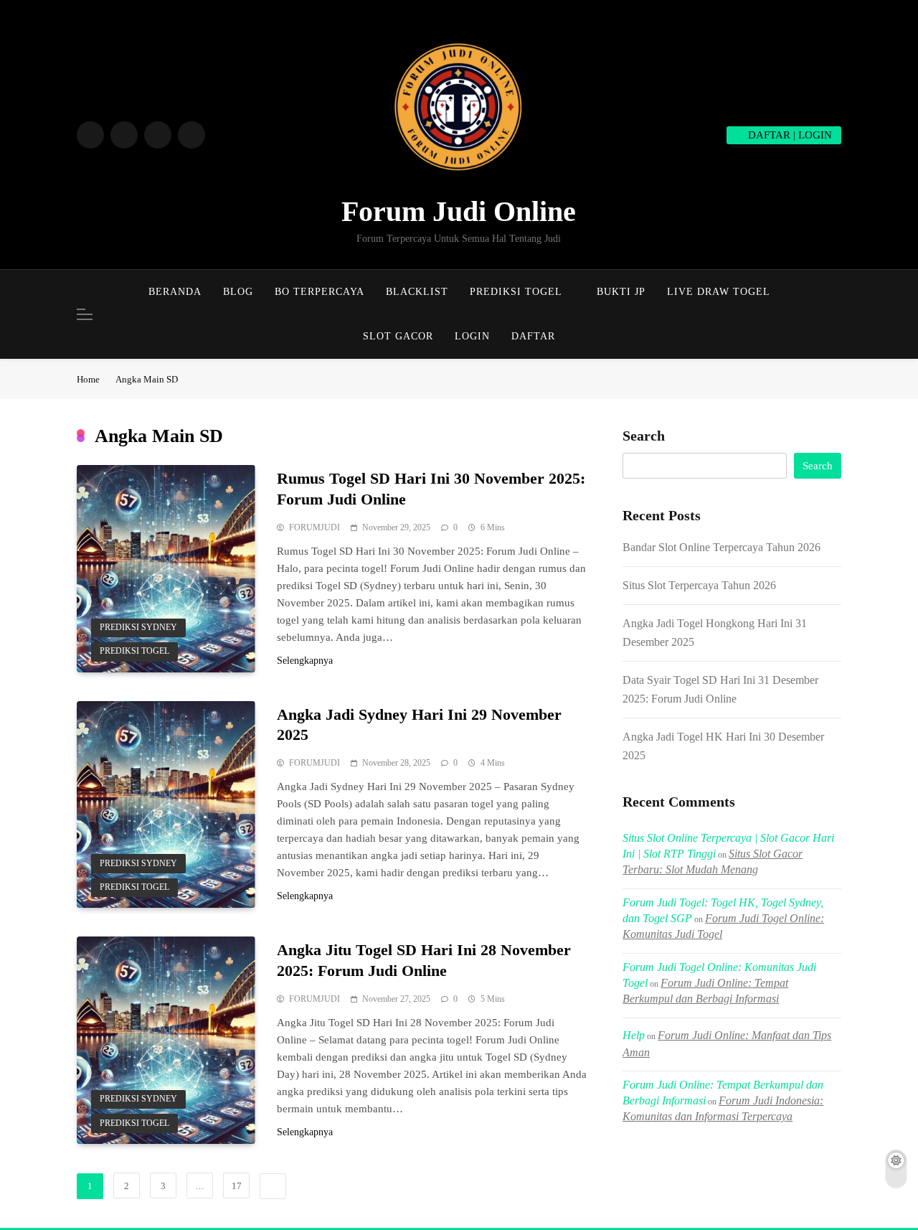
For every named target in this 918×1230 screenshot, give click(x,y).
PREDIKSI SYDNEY (138, 627)
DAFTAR (533, 336)
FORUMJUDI (314, 527)
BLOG (238, 291)
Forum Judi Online (458, 211)
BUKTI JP (621, 291)
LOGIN (472, 336)
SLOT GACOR (398, 336)
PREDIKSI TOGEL (516, 291)
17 (237, 1185)
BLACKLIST (417, 291)
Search (644, 435)
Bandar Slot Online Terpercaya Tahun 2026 (721, 547)
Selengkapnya (305, 660)
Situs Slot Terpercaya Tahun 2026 (699, 585)
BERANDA (175, 291)
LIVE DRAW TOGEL (718, 291)
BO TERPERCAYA (319, 291)
